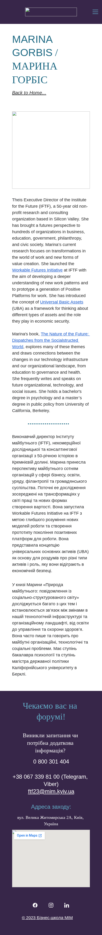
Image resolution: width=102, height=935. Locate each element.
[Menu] (95, 12)
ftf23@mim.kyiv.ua (51, 791)
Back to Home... (29, 92)
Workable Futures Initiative (37, 270)
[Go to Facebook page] (35, 905)
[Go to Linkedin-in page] (66, 905)
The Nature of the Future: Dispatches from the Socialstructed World (51, 340)
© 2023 (29, 917)
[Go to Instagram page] (51, 905)
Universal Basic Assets (61, 302)
